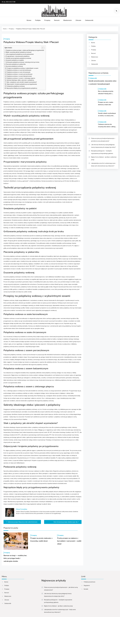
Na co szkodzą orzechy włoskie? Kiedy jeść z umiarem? (105, 92)
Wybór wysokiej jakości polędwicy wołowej (18, 52)
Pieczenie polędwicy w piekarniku (16, 64)
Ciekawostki (89, 20)
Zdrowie (78, 20)
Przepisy (47, 20)
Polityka (37, 20)
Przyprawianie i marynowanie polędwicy (17, 56)
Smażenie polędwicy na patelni (15, 60)
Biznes (29, 20)
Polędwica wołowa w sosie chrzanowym (18, 72)
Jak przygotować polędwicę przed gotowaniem (20, 54)
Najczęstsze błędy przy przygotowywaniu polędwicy (22, 88)
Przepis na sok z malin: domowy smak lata (105, 103)
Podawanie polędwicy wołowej (16, 86)
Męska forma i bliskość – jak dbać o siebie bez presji (103, 158)
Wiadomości (67, 20)
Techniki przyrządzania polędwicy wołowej (18, 58)
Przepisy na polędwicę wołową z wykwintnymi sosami (22, 68)
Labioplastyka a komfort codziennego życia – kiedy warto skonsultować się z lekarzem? (103, 165)
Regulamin (87, 585)
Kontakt (86, 589)
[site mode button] (116, 10)
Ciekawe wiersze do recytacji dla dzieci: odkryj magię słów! (106, 125)
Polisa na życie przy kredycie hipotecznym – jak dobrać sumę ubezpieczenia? (103, 140)
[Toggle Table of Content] (42, 47)
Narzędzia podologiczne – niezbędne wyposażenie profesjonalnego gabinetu (102, 152)
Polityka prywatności (89, 582)
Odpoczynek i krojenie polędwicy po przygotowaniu (22, 84)
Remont (56, 20)
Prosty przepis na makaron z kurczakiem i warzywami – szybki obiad (69, 541)
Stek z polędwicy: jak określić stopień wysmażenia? (22, 82)
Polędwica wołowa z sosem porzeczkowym (19, 74)
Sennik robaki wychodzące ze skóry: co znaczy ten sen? (107, 114)
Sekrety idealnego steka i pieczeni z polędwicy (20, 80)
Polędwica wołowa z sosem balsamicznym (19, 76)
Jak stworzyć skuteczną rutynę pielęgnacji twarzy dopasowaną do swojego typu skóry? (103, 146)
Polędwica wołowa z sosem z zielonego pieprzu (21, 78)
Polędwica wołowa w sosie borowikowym (19, 70)
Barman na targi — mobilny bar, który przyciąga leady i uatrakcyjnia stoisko (15, 558)
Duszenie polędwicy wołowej (14, 66)
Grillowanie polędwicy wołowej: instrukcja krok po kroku (22, 62)
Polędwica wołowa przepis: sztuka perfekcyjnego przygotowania (25, 50)
